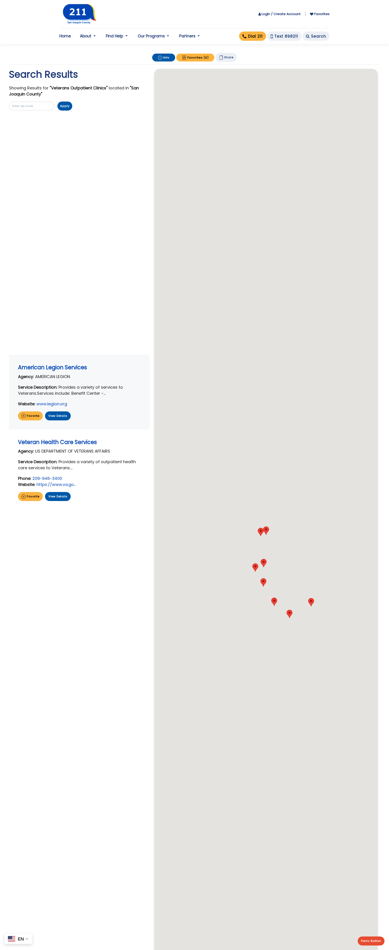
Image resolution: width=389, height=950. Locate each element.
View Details (57, 416)
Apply (65, 106)
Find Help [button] (114, 36)
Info (166, 57)
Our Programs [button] (151, 36)
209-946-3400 (47, 478)
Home (65, 36)
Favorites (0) (197, 57)
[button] (266, 530)
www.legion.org (51, 404)
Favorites (322, 13)
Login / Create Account (281, 13)
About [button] (85, 36)
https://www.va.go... (56, 484)
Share (228, 57)
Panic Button (371, 941)
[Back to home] (79, 14)
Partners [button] (187, 36)
